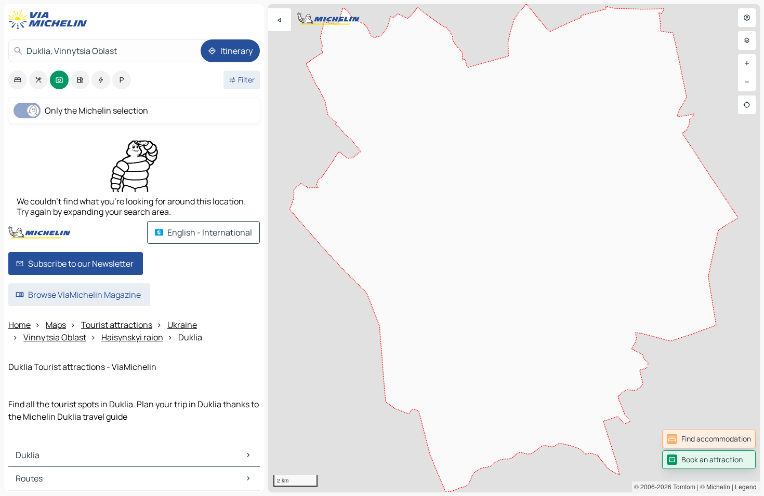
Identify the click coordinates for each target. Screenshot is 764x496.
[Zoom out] (747, 82)
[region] (514, 248)
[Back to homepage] (49, 19)
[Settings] (747, 40)
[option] (17, 80)
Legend (746, 486)
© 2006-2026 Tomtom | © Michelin (682, 486)
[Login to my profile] (747, 17)
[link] (709, 439)
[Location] (747, 104)
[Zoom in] (747, 63)
